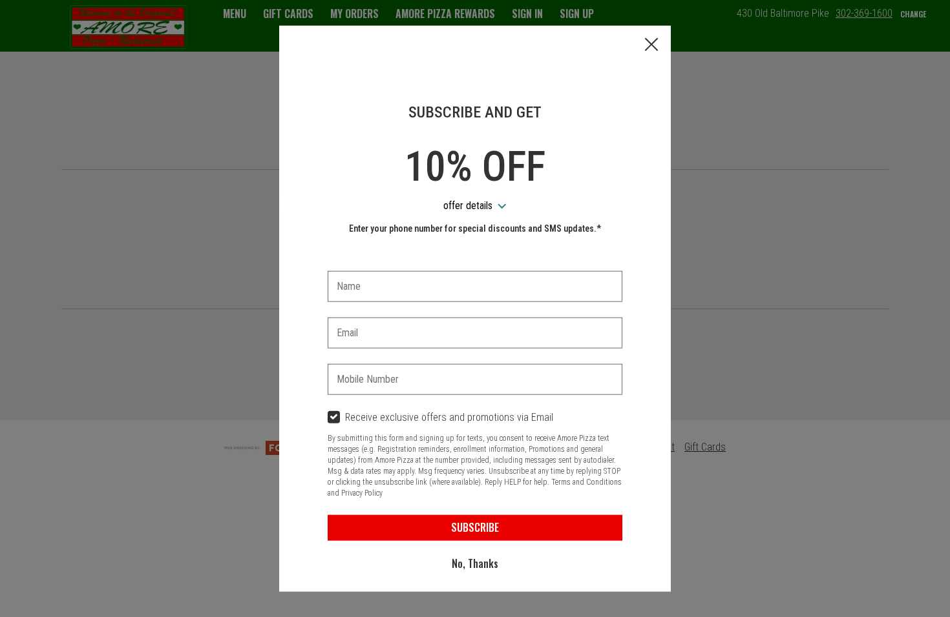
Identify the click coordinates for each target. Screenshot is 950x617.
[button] (651, 46)
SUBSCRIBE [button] (475, 527)
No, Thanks (475, 563)
